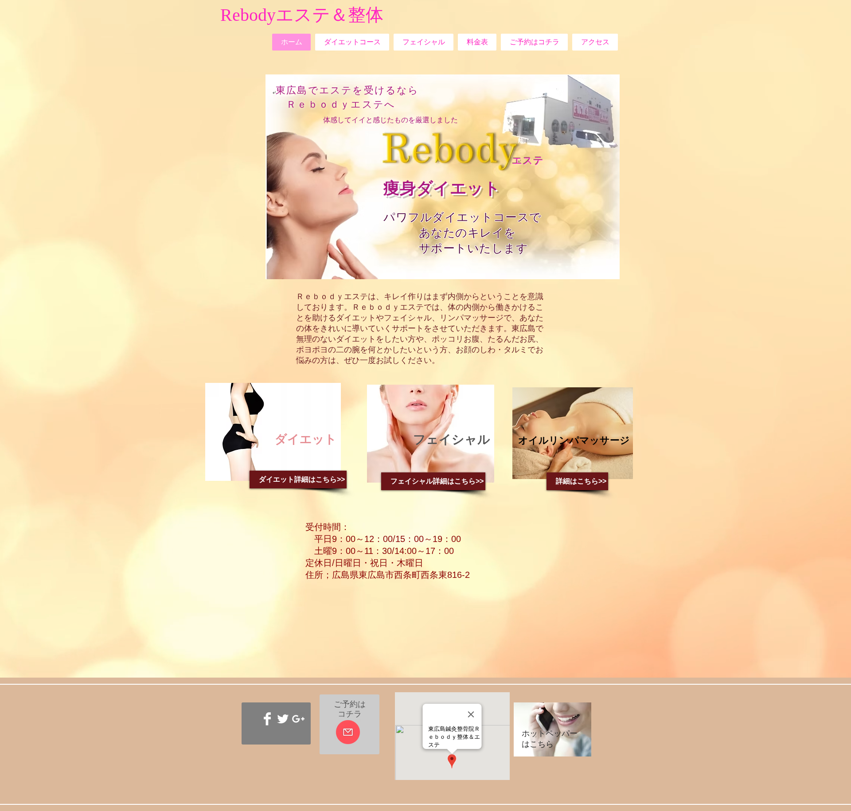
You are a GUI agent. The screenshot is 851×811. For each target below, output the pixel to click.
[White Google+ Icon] (298, 718)
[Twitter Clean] (282, 718)
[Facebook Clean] (267, 718)
